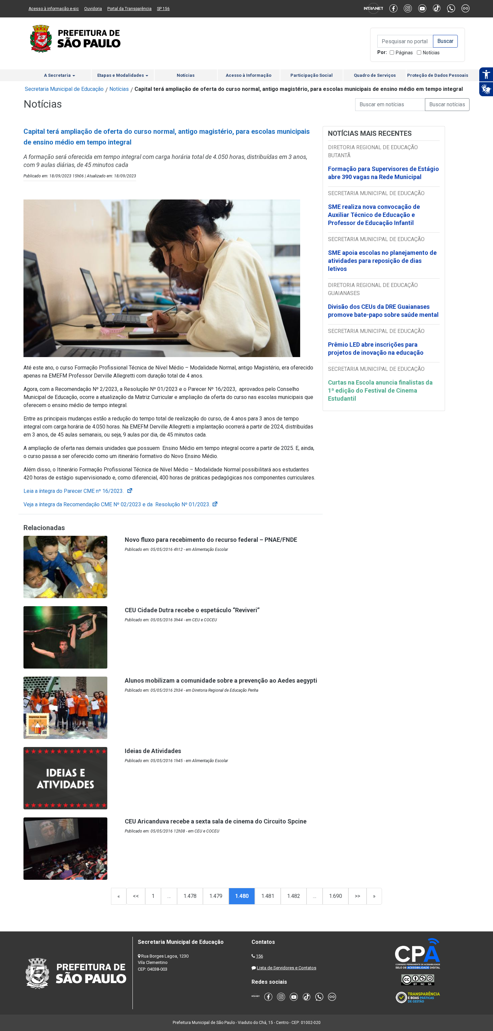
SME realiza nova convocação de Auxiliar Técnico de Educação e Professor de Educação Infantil (374, 214)
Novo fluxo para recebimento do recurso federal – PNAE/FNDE (211, 539)
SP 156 (163, 8)
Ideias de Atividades (153, 750)
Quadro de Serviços (375, 75)
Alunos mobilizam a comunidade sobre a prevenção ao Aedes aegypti (221, 680)
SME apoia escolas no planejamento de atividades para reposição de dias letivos (382, 260)
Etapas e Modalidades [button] (121, 75)
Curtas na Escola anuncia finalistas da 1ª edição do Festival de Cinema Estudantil (380, 390)
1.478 (190, 896)
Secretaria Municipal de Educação (64, 89)
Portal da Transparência (129, 8)
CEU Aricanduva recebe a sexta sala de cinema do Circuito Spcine (216, 821)
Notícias (431, 53)
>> (357, 896)
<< (136, 896)
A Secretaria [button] (58, 75)
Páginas (404, 53)
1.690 (335, 896)
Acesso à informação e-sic (54, 8)
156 (259, 956)
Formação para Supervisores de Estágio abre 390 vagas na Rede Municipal (383, 172)
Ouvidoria (93, 8)
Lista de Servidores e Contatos (286, 967)
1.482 (293, 896)
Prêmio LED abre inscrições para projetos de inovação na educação (376, 348)
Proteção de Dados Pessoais (437, 75)
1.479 (215, 896)
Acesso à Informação (248, 75)
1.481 (267, 896)
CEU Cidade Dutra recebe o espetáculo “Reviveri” (192, 610)
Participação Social (311, 75)
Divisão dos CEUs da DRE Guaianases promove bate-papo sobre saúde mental (383, 310)
